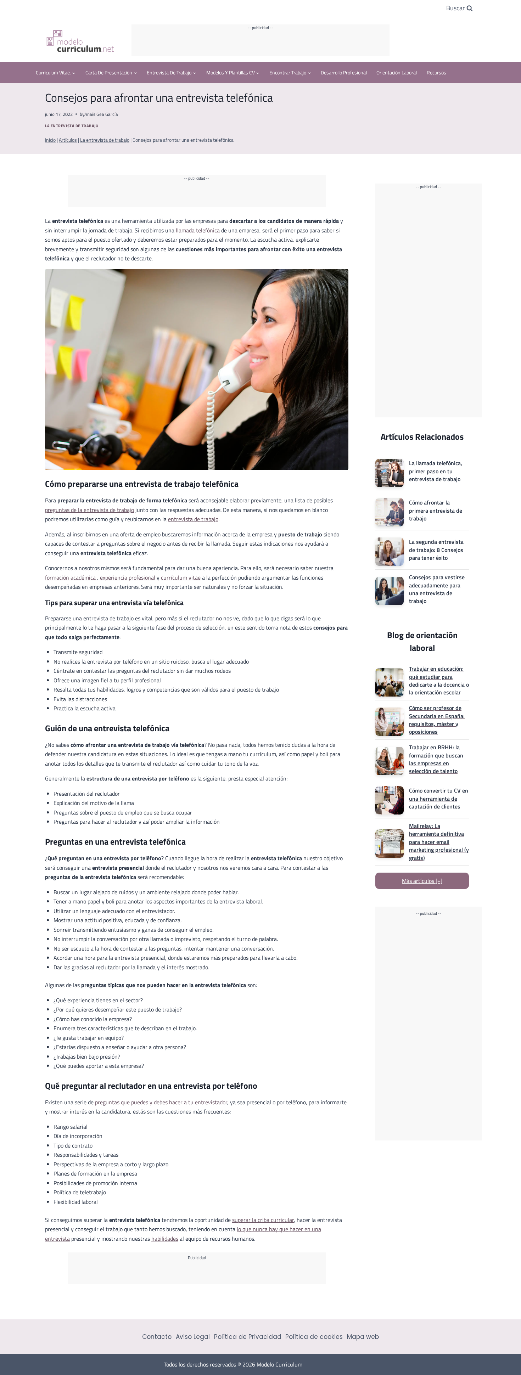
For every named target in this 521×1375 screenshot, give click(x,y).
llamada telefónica (198, 230)
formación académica (70, 577)
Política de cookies (314, 1336)
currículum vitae (181, 577)
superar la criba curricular (263, 1220)
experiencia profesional (127, 577)
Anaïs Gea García (101, 114)
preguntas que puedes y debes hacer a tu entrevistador (161, 1102)
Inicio (50, 139)
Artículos (68, 139)
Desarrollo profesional (344, 72)
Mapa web (363, 1336)
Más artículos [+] (422, 881)
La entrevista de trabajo (71, 126)
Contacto (157, 1336)
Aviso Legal (193, 1336)
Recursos (436, 72)
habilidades (164, 1238)
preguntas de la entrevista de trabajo (89, 510)
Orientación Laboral (396, 72)
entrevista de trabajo (193, 519)
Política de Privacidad (247, 1336)
